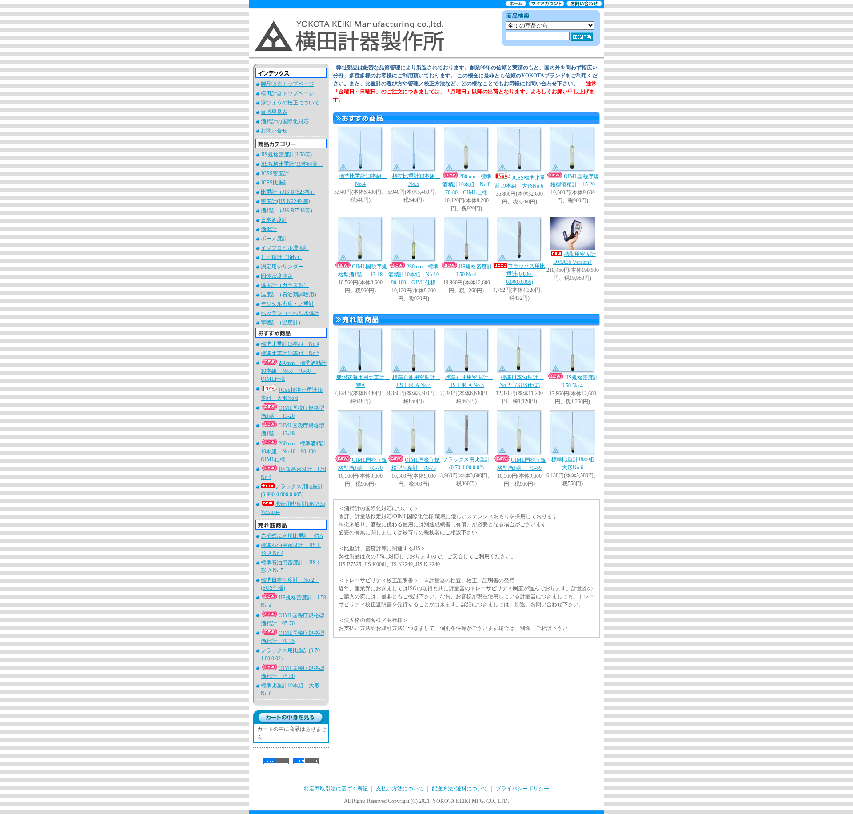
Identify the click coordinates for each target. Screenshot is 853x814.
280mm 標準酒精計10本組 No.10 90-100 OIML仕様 (294, 451)
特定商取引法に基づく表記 (336, 789)
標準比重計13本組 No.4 (290, 344)
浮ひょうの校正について (290, 103)
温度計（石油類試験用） (290, 294)
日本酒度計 (274, 220)
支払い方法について (400, 789)
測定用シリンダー (282, 266)
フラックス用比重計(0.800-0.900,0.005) (525, 274)
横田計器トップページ (287, 93)
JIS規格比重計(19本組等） (292, 164)
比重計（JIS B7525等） (288, 192)
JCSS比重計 (275, 183)
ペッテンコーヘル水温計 (290, 313)
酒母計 (269, 229)
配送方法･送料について (460, 789)
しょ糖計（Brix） (281, 257)
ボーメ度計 (274, 238)
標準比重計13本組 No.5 (290, 353)
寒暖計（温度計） (282, 322)
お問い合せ (274, 131)
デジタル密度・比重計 (287, 304)
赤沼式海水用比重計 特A (292, 536)
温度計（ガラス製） (285, 285)
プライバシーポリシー (522, 789)
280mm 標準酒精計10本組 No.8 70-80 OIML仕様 (294, 371)
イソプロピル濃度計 (285, 248)
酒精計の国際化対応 (285, 121)
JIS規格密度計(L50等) (286, 155)
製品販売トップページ (287, 84)
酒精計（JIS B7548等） (288, 210)
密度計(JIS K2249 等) (285, 201)
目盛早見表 (274, 112)
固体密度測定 (277, 276)
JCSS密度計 (275, 173)
